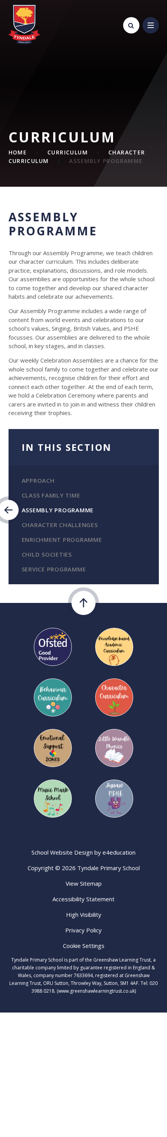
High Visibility (83, 914)
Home (18, 152)
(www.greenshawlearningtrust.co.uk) (96, 991)
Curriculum (67, 152)
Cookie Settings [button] (83, 946)
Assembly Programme (106, 161)
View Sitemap (84, 883)
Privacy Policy (83, 930)
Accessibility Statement (83, 899)
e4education (119, 852)
